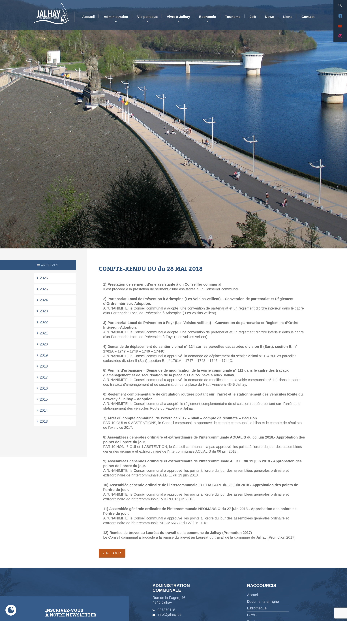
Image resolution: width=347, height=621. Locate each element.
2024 (44, 300)
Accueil (88, 17)
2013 (44, 421)
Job (253, 17)
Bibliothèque (257, 608)
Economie (207, 17)
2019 (44, 355)
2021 (44, 333)
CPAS (251, 615)
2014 (44, 410)
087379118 (166, 610)
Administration (116, 17)
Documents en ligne (263, 601)
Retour (113, 553)
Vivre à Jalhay (178, 17)
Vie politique (147, 17)
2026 (44, 278)
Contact (307, 17)
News (269, 17)
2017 (44, 377)
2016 (44, 388)
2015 (44, 399)
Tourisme (233, 17)
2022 (44, 322)
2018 (44, 366)
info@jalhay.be (169, 614)
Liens (287, 17)
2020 (44, 344)
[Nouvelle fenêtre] (340, 16)
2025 (44, 289)
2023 (44, 311)
